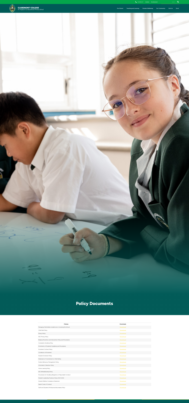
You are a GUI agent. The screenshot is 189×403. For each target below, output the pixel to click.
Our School (120, 8)
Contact (147, 2)
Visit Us (170, 8)
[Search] (178, 2)
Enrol (177, 8)
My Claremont (154, 2)
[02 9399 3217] (136, 2)
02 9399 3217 (140, 2)
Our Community (160, 8)
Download (123, 327)
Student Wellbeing (147, 8)
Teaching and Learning (132, 8)
